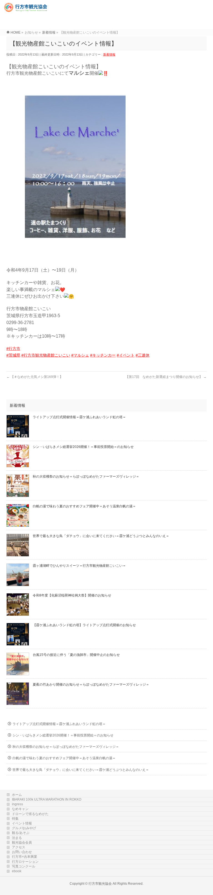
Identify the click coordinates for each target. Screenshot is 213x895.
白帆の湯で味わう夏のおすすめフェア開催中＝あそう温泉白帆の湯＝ (84, 506)
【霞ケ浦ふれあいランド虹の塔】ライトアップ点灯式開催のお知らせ (84, 625)
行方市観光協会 (100, 884)
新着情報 (109, 54)
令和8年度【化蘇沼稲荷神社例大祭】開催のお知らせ (72, 595)
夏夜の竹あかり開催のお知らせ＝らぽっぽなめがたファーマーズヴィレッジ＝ (91, 684)
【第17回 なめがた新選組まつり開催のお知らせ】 (166, 377)
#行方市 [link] (13, 348)
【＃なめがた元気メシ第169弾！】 (34, 377)
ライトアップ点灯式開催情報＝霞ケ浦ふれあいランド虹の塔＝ (79, 417)
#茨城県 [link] (13, 355)
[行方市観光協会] (26, 9)
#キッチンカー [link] (103, 355)
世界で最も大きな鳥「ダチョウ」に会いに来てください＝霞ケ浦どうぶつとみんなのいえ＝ (101, 536)
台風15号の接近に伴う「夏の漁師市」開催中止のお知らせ (76, 655)
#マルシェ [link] (80, 355)
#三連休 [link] (142, 355)
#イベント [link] (126, 355)
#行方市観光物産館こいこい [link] (45, 355)
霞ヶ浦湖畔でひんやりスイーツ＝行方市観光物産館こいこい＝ (79, 566)
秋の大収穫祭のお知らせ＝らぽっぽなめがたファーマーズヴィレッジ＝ (86, 476)
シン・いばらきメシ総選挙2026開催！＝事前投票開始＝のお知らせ (83, 447)
